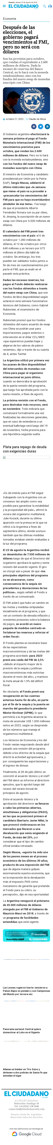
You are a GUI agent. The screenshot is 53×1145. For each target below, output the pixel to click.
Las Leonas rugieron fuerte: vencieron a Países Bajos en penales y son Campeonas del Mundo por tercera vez (26, 990)
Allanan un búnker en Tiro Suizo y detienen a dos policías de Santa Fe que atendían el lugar (25, 1072)
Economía (9, 18)
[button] (4, 5)
